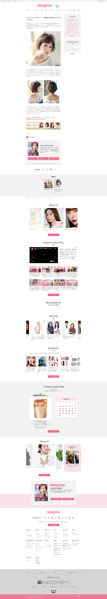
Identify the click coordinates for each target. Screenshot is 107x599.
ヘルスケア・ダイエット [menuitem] (75, 534)
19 (66, 411)
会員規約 (74, 586)
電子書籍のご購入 (43, 158)
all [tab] (27, 353)
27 (69, 413)
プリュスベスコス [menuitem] (38, 550)
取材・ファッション (43, 572)
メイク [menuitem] (33, 10)
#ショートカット (48, 163)
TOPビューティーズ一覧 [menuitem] (30, 543)
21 (72, 411)
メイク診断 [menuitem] (37, 537)
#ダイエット (67, 34)
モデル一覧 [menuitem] (37, 561)
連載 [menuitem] (73, 10)
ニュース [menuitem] (46, 543)
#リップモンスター (73, 34)
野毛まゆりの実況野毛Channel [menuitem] (57, 550)
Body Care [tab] (40, 353)
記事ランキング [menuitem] (28, 546)
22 (75, 411)
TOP (28, 197)
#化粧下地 (77, 32)
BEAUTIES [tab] (57, 353)
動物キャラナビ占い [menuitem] (66, 547)
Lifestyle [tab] (52, 353)
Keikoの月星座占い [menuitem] (66, 543)
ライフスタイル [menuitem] (69, 10)
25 (63, 413)
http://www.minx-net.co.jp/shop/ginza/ (38, 118)
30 (57, 415)
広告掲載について (43, 586)
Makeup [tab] (35, 353)
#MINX (53, 163)
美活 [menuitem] (46, 10)
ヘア (27, 14)
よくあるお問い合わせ (53, 586)
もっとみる (53, 234)
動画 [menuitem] (36, 560)
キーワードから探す (72, 49)
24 (60, 413)
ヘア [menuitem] (38, 10)
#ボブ (39, 163)
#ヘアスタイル (35, 163)
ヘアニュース (34, 197)
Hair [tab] (49, 353)
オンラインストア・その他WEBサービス (73, 572)
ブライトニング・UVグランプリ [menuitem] (40, 548)
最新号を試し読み (33, 158)
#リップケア (73, 32)
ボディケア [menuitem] (42, 10)
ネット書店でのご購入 (54, 158)
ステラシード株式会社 (41, 422)
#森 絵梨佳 (68, 25)
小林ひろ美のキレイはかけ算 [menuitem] (58, 546)
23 (57, 413)
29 (75, 413)
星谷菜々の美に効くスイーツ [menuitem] (58, 552)
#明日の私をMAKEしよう (72, 20)
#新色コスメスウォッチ (74, 27)
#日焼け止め (68, 32)
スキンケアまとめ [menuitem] (29, 534)
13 (69, 408)
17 (60, 411)
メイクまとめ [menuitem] (38, 534)
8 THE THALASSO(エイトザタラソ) (40, 421)
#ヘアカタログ (43, 163)
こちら (63, 583)
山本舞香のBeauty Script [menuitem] (57, 554)
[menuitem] (30, 530)
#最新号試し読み (72, 36)
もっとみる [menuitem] (78, 10)
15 (75, 408)
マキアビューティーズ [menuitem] (51, 10)
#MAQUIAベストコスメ (72, 22)
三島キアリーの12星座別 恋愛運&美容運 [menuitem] (67, 545)
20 (69, 411)
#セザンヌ (78, 34)
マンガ (27, 572)
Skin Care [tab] (31, 353)
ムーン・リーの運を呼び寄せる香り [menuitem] (67, 549)
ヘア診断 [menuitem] (55, 537)
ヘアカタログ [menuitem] (56, 534)
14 (72, 408)
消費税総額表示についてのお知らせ (53, 577)
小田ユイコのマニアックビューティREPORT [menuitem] (58, 548)
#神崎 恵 (68, 27)
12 (66, 408)
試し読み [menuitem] (37, 557)
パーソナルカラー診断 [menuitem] (75, 543)
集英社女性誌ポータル (34, 586)
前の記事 (28, 133)
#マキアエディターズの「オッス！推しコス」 (72, 29)
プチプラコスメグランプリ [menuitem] (40, 546)
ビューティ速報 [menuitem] (47, 537)
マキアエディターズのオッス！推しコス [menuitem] (58, 543)
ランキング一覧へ (53, 376)
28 (72, 413)
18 (63, 411)
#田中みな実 (76, 25)
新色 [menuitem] (35, 10)
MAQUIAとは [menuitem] (38, 563)
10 (60, 408)
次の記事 (58, 133)
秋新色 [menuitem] (46, 534)
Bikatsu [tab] (45, 353)
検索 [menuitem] (27, 560)
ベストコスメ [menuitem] (63, 10)
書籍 (55, 572)
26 (66, 413)
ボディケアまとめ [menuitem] (65, 534)
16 (56, 411)
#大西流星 (72, 25)
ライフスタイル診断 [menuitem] (48, 546)
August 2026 (66, 399)
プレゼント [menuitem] (58, 10)
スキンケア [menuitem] (28, 10)
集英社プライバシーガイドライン (65, 586)
